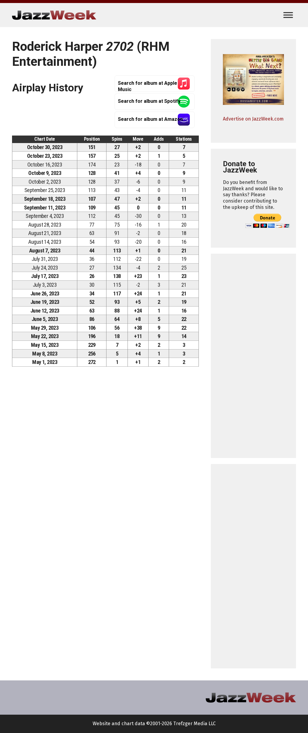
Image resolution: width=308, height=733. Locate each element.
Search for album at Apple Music (147, 86)
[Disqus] (105, 455)
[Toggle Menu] (288, 15)
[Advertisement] (253, 356)
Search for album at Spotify (149, 101)
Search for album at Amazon (150, 119)
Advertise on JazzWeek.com (253, 119)
